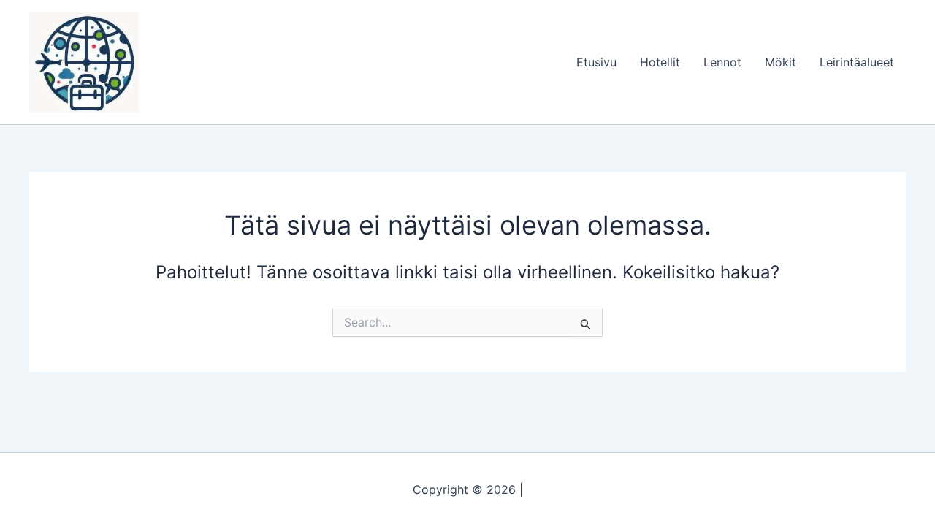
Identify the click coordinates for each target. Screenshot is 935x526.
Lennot (722, 62)
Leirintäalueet (857, 62)
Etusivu (596, 62)
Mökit (780, 62)
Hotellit (660, 62)
